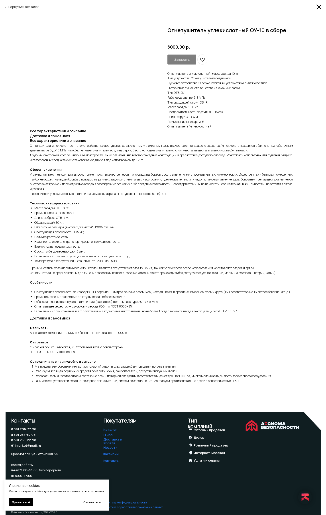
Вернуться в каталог (23, 7)
